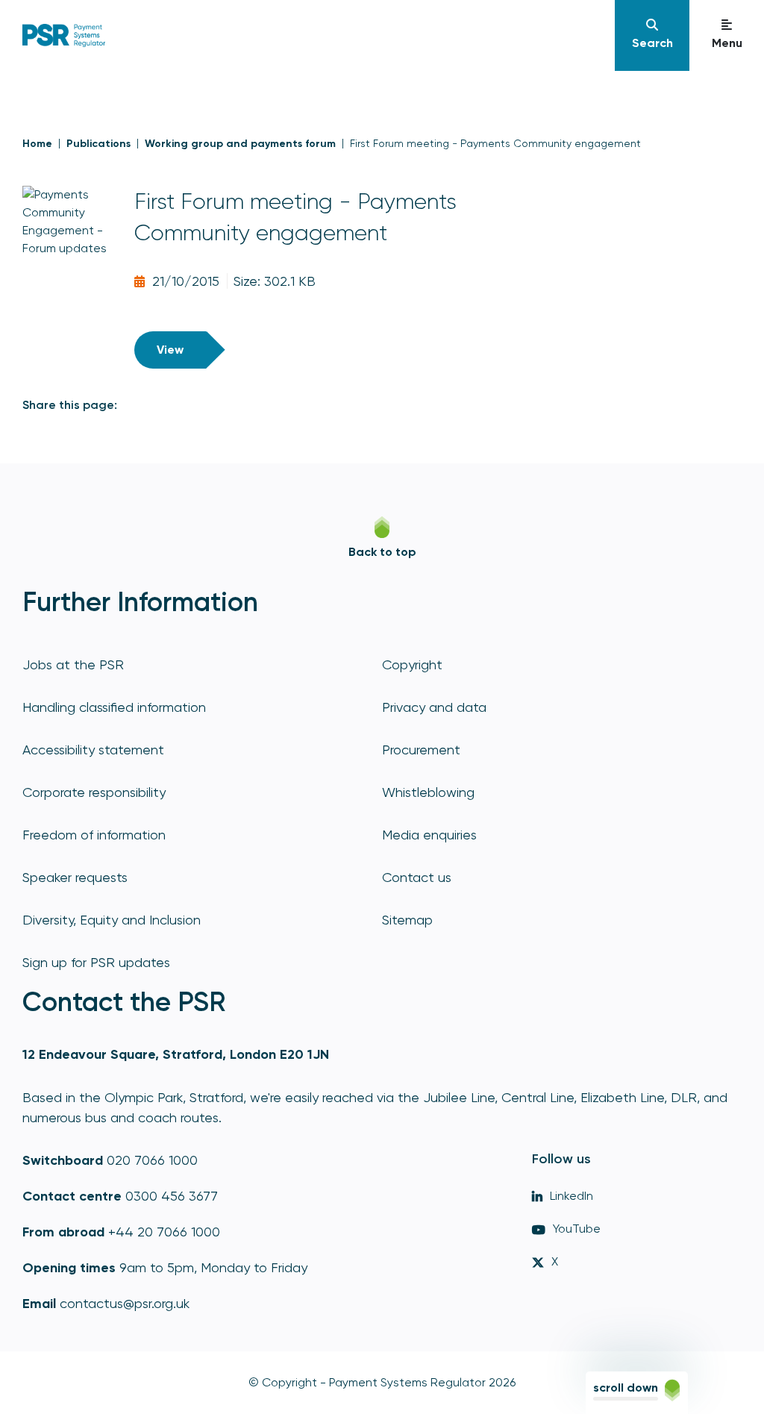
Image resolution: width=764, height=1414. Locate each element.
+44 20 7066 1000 (164, 1231)
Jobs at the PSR (73, 664)
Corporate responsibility (94, 792)
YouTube (577, 1228)
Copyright (412, 664)
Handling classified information (114, 707)
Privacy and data (434, 707)
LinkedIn (571, 1196)
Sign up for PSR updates (96, 962)
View (170, 349)
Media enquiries (429, 834)
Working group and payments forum (240, 143)
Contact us (416, 877)
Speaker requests (75, 877)
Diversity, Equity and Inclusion (111, 919)
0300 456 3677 (171, 1196)
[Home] (63, 35)
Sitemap (407, 919)
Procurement (421, 749)
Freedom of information (94, 834)
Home (37, 143)
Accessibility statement (93, 749)
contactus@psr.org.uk (125, 1303)
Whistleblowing (428, 792)
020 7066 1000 (152, 1160)
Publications (98, 143)
